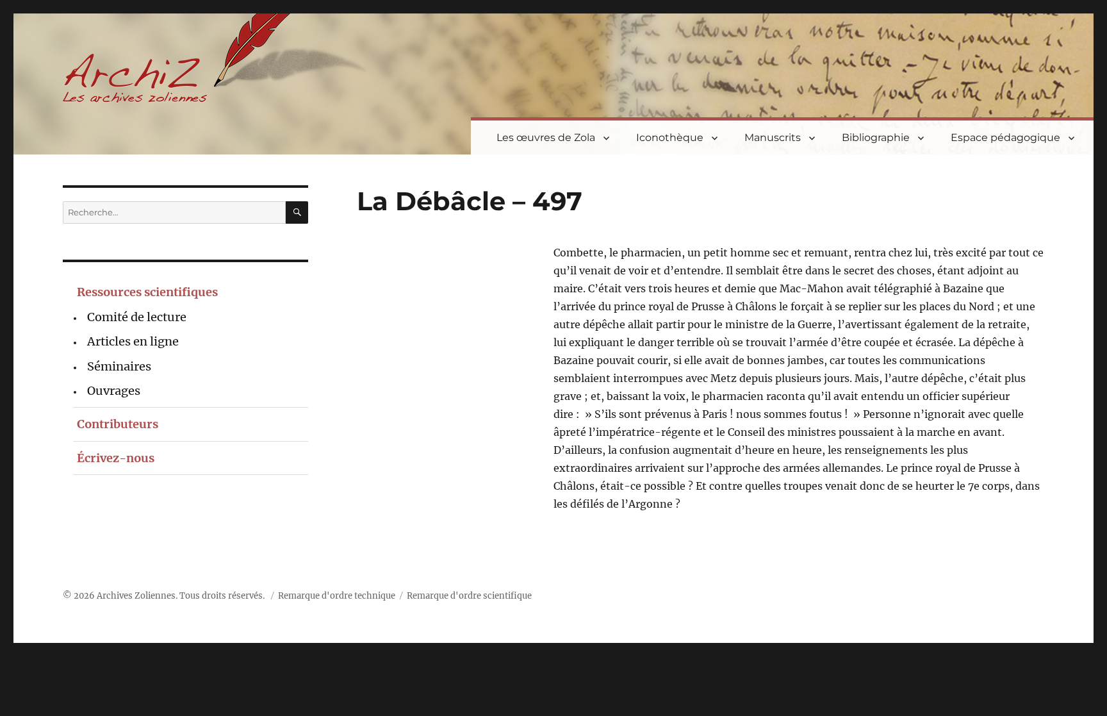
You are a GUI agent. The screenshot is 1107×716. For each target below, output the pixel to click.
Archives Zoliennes (136, 595)
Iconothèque (669, 137)
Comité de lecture (136, 317)
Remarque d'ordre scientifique (469, 595)
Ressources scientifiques (147, 292)
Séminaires (119, 366)
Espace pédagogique (1005, 137)
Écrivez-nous (115, 458)
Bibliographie (876, 137)
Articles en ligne (133, 341)
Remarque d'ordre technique (336, 595)
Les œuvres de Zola (545, 137)
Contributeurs (117, 424)
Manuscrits (772, 137)
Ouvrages (113, 390)
